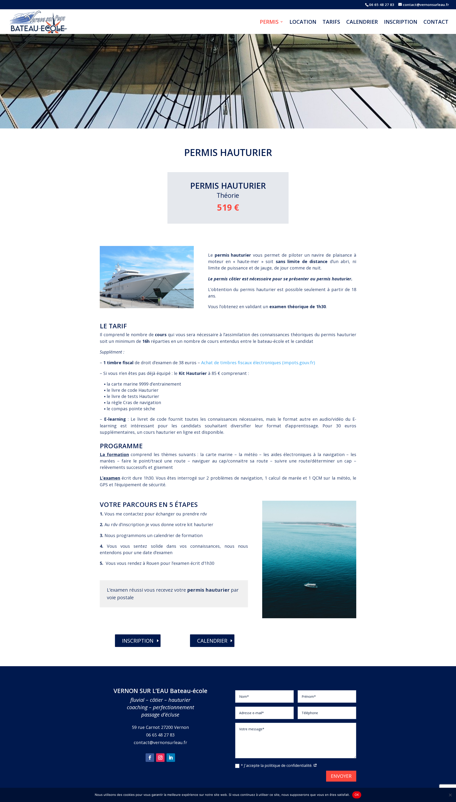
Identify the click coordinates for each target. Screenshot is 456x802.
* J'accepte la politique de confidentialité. (277, 765)
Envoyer (341, 776)
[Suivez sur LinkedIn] (170, 757)
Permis (269, 22)
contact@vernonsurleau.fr (160, 742)
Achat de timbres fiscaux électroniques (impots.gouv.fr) (258, 362)
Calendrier (362, 22)
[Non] (450, 795)
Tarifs (331, 22)
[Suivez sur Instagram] (160, 757)
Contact (435, 22)
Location (303, 22)
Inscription (400, 22)
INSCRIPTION (137, 640)
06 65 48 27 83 (381, 4)
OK (357, 795)
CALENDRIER (212, 640)
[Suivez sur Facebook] (150, 757)
